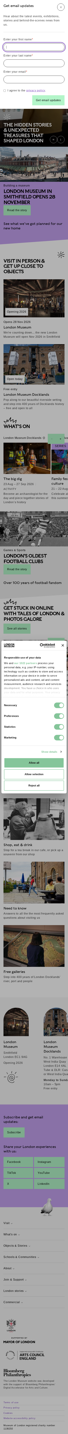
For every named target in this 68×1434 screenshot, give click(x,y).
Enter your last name (18, 55)
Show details (49, 751)
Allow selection (34, 774)
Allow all (34, 762)
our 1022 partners (25, 663)
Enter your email (15, 71)
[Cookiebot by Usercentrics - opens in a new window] (41, 645)
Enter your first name (18, 39)
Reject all (34, 785)
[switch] (59, 716)
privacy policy (35, 90)
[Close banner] (63, 645)
